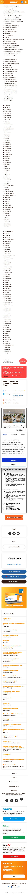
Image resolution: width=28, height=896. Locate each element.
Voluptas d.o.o (6, 619)
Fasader (6, 257)
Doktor (6, 249)
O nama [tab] (23, 434)
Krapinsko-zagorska (9, 71)
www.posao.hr (6, 376)
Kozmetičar (7, 272)
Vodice (6, 213)
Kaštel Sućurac (8, 129)
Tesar (5, 341)
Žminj (5, 227)
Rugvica (6, 178)
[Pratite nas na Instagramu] (16, 801)
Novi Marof (7, 154)
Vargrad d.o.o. (11, 693)
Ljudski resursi (7, 23)
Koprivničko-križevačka (10, 69)
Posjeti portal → (14, 818)
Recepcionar (7, 306)
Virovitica (6, 211)
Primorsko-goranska (9, 81)
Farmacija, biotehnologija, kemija (12, 15)
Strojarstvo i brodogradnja (10, 45)
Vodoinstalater (7, 345)
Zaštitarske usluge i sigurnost (11, 51)
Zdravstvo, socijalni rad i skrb (11, 53)
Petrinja (6, 164)
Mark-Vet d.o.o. (10, 636)
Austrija (6, 105)
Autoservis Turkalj (13, 687)
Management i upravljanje (10, 25)
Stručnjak (6, 329)
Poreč (5, 166)
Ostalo (6, 33)
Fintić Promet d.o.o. (10, 736)
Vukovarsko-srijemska (9, 93)
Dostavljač (6, 251)
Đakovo (6, 119)
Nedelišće (6, 148)
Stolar (5, 325)
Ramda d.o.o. (7, 755)
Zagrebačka (7, 98)
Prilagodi (13, 464)
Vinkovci (6, 209)
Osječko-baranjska (9, 77)
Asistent (6, 237)
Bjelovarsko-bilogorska (9, 59)
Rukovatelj (6, 310)
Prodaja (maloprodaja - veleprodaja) (13, 39)
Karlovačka (7, 67)
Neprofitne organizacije (10, 31)
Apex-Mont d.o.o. (10, 660)
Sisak (5, 183)
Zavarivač (6, 351)
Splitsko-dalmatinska (9, 87)
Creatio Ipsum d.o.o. (10, 671)
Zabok (6, 219)
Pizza (5, 292)
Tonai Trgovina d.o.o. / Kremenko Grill (12, 676)
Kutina (6, 136)
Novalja (6, 152)
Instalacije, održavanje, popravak (12, 21)
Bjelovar (6, 107)
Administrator (7, 231)
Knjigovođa (7, 266)
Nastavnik (6, 284)
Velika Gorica (7, 207)
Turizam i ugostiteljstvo (10, 47)
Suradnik (6, 331)
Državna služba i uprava (10, 10)
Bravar (6, 243)
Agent (5, 233)
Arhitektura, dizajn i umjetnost (11, 8)
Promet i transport (8, 41)
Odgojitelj (6, 288)
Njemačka (6, 150)
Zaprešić (6, 225)
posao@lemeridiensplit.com (13, 503)
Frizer (5, 261)
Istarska (6, 65)
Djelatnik (6, 247)
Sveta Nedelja (7, 191)
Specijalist (6, 321)
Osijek (5, 158)
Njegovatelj (7, 286)
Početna (6, 360)
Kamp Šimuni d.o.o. (7, 719)
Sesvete (6, 181)
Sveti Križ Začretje (8, 195)
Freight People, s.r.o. (12, 647)
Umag (5, 203)
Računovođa (7, 302)
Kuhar (5, 274)
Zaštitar (6, 349)
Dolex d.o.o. (14, 625)
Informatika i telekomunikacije (11, 19)
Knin (5, 130)
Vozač (6, 347)
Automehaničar (8, 239)
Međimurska (7, 75)
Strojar (6, 327)
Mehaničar (7, 278)
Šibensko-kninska (8, 83)
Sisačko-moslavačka (9, 85)
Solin (5, 187)
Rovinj (5, 176)
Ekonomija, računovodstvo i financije (13, 12)
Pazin (5, 160)
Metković (6, 146)
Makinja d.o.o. (10, 709)
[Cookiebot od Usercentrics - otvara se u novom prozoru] (16, 430)
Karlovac (6, 127)
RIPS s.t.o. (14, 731)
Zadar (5, 221)
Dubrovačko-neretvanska (10, 63)
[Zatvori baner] (25, 430)
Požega (6, 168)
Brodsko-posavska (9, 61)
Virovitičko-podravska (9, 91)
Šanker (6, 333)
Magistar (6, 276)
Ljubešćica (7, 140)
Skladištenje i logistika (9, 43)
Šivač (5, 335)
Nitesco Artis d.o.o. (13, 760)
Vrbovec (6, 215)
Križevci (6, 134)
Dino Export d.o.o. (10, 630)
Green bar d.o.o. (7, 704)
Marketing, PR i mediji (9, 27)
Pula (5, 172)
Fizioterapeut (7, 259)
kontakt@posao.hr (7, 869)
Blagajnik (6, 241)
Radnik (6, 304)
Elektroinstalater (8, 255)
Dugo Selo (6, 117)
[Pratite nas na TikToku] (21, 800)
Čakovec (6, 111)
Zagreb (6, 223)
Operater (6, 290)
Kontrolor (6, 270)
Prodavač (6, 300)
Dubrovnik (6, 113)
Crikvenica (7, 109)
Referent (6, 308)
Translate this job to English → (15, 576)
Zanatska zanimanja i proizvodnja (12, 49)
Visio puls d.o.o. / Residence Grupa (11, 742)
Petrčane (6, 162)
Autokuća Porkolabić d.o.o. (12, 714)
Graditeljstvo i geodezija (10, 17)
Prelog (6, 170)
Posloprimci (8, 361)
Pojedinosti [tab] (14, 434)
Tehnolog (6, 339)
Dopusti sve (14, 460)
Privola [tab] (5, 434)
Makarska (6, 144)
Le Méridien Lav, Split (18, 391)
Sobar (5, 317)
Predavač (6, 298)
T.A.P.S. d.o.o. (12, 666)
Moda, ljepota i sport (9, 29)
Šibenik (6, 197)
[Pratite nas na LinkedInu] (11, 801)
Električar (6, 253)
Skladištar (6, 315)
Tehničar (6, 337)
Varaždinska (7, 89)
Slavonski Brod (8, 185)
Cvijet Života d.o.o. (12, 725)
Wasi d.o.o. (7, 698)
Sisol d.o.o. (6, 641)
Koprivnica (7, 132)
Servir (5, 312)
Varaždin (6, 205)
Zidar (5, 353)
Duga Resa (7, 115)
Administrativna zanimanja (10, 6)
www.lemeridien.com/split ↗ (14, 564)
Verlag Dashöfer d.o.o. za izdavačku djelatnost (13, 748)
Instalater (6, 263)
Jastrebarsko (7, 125)
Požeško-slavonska (9, 79)
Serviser (6, 313)
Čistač (6, 245)
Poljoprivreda (7, 35)
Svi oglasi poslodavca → (14, 571)
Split (5, 189)
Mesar (6, 280)
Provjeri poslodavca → (14, 581)
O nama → (14, 876)
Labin (5, 138)
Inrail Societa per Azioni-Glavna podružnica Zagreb (13, 766)
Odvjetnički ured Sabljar (10, 681)
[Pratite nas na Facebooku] (6, 801)
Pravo (5, 37)
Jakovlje (6, 123)
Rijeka (5, 174)
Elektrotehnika (7, 13)
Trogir (5, 201)
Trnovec (6, 199)
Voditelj (6, 343)
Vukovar (6, 217)
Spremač (6, 323)
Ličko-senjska (7, 73)
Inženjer (6, 264)
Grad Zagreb (7, 96)
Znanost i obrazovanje (9, 55)
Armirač (6, 235)
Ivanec (6, 121)
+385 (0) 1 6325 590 (8, 870)
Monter (6, 282)
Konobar (6, 268)
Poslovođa (6, 296)
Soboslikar (6, 319)
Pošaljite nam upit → (14, 887)
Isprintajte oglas (15, 547)
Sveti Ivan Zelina (8, 193)
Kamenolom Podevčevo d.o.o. (12, 654)
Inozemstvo (7, 100)
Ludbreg (6, 142)
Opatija (6, 156)
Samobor (6, 179)
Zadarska (6, 95)
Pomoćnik (6, 294)
